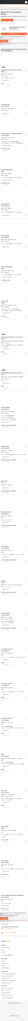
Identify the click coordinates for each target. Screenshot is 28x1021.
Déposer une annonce (14, 33)
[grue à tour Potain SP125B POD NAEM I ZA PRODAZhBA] (14, 886)
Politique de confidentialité (7, 976)
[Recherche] (26, 6)
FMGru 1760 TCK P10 (6, 512)
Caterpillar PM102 (5, 104)
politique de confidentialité (20, 43)
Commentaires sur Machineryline (9, 980)
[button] (26, 2)
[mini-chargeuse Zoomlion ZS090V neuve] (14, 398)
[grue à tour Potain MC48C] (14, 852)
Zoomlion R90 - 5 (5, 546)
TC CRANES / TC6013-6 (7, 718)
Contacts (3, 952)
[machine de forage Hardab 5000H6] (14, 817)
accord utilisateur (6, 44)
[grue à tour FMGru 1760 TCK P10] (14, 503)
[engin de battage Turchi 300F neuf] (14, 781)
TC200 (2, 754)
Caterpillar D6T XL (5, 204)
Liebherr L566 (4, 301)
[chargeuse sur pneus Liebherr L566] (14, 292)
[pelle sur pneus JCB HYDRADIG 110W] (14, 258)
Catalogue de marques (6, 982)
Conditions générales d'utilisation (8, 973)
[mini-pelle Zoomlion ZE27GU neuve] (14, 604)
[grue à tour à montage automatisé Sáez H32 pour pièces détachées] (14, 572)
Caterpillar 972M (5, 235)
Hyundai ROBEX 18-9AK (7, 169)
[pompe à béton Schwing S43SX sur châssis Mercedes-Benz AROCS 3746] (14, 124)
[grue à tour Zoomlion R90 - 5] (14, 537)
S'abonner (4, 41)
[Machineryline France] (9, 2)
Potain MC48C (4, 860)
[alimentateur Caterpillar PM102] (14, 95)
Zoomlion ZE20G (5, 446)
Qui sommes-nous (6, 947)
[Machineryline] (1, 9)
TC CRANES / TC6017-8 (7, 683)
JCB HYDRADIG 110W (6, 266)
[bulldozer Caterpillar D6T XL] (14, 195)
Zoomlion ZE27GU (5, 613)
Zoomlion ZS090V (5, 407)
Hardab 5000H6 (5, 826)
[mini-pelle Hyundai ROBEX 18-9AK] (14, 161)
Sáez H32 (3, 581)
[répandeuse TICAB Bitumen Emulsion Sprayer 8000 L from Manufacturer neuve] (14, 61)
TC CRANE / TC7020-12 (7, 649)
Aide (2, 949)
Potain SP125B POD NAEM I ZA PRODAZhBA (12, 895)
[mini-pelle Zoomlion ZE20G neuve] (14, 437)
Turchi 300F (4, 790)
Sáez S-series (4, 481)
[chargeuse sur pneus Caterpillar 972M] (14, 227)
